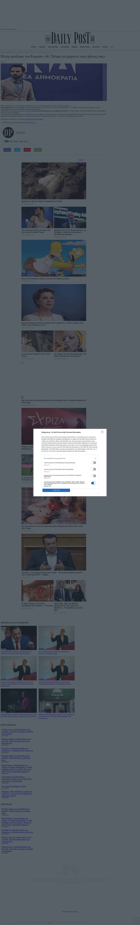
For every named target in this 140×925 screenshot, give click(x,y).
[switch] (93, 462)
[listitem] (70, 458)
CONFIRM (56, 490)
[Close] (103, 432)
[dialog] (70, 462)
